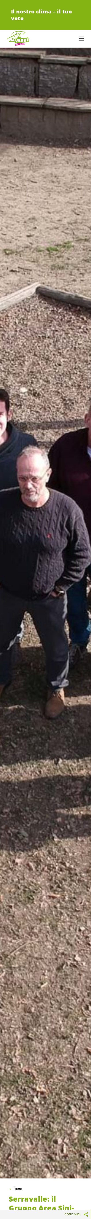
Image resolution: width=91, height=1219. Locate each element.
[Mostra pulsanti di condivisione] (86, 1214)
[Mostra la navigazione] (81, 38)
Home (18, 1188)
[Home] (18, 38)
